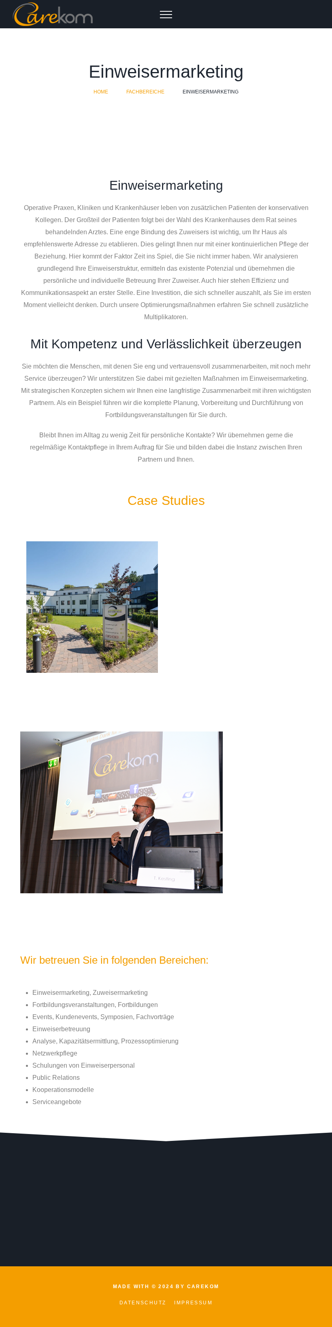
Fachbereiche (145, 92)
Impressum (193, 1303)
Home (101, 92)
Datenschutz (142, 1303)
